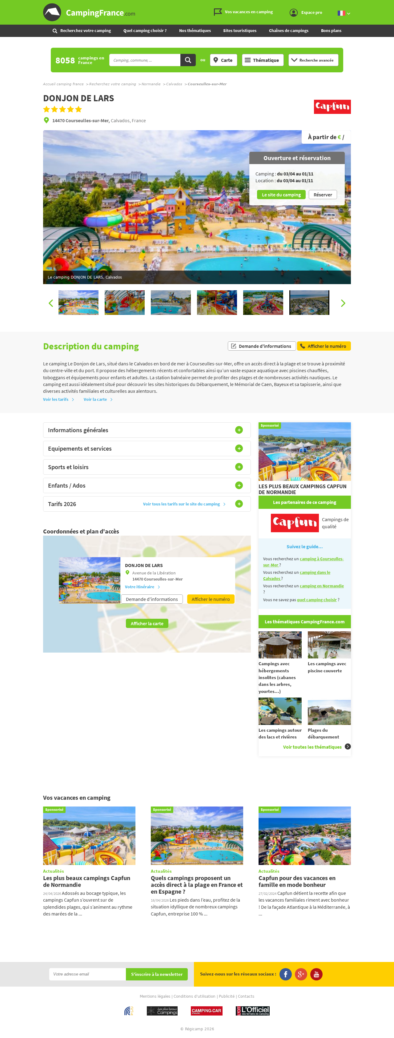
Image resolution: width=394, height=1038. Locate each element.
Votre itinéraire (139, 586)
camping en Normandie (322, 586)
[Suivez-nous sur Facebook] (285, 974)
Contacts (246, 996)
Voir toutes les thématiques (312, 747)
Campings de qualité (335, 522)
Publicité (227, 996)
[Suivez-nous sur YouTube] (316, 974)
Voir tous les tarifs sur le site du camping (181, 504)
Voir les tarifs (55, 399)
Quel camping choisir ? (145, 30)
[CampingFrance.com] (197, 12)
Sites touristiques (239, 30)
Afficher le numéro (211, 599)
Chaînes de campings (288, 30)
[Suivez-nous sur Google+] (301, 974)
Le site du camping (281, 194)
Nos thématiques (195, 30)
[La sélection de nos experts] (332, 114)
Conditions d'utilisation (194, 996)
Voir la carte (95, 399)
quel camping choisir (317, 599)
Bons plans (331, 30)
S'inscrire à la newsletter (157, 974)
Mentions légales (155, 996)
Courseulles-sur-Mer (163, 579)
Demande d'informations (265, 346)
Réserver (323, 194)
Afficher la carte (147, 623)
